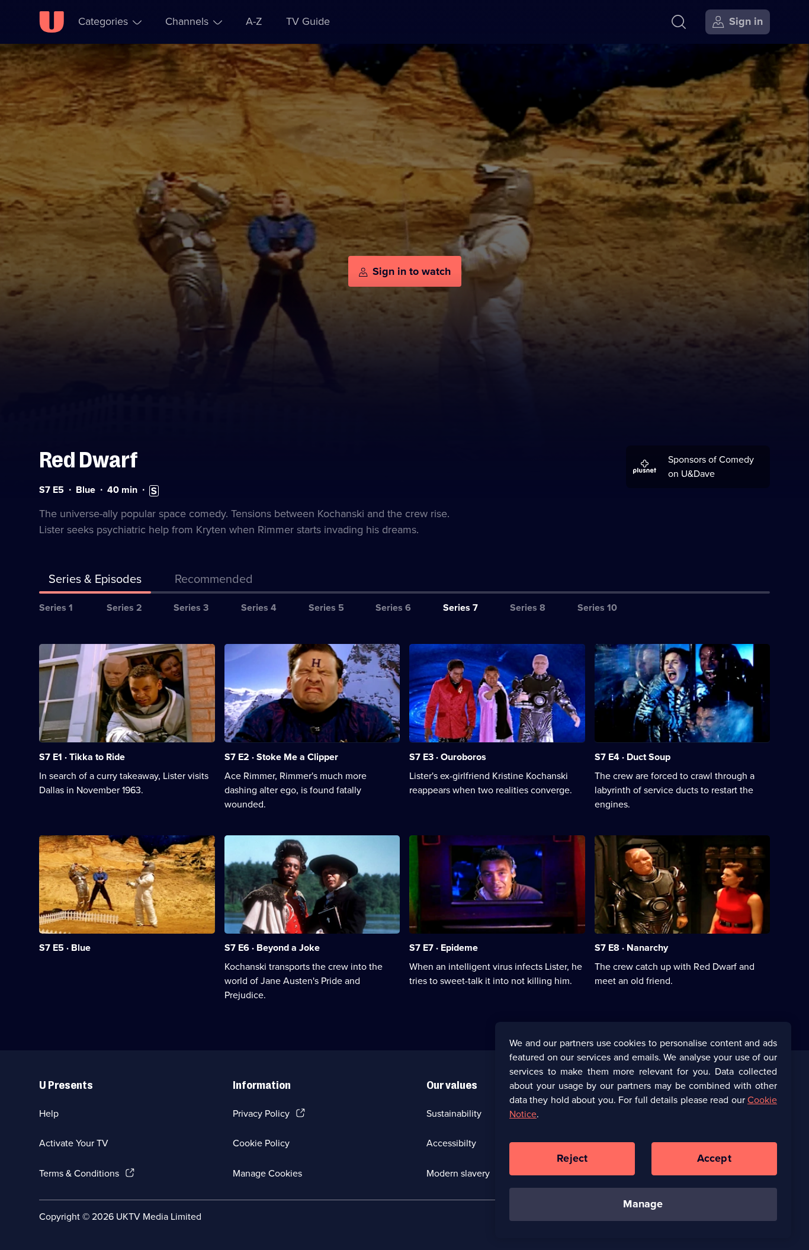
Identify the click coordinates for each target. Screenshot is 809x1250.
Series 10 (597, 607)
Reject (572, 1158)
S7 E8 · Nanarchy (631, 947)
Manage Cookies (267, 1173)
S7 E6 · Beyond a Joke (272, 947)
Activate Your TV (73, 1143)
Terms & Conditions (79, 1173)
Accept (714, 1158)
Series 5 (326, 607)
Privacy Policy (261, 1113)
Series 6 (393, 607)
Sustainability (453, 1113)
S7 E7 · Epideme (443, 947)
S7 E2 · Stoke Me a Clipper (281, 757)
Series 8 (527, 607)
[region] (643, 1129)
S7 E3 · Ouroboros (447, 757)
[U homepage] (51, 21)
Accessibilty (451, 1143)
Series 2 (124, 607)
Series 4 (259, 607)
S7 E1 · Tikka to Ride (82, 757)
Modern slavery (458, 1173)
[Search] (678, 21)
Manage (643, 1203)
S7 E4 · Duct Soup (632, 757)
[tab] (213, 581)
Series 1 (56, 607)
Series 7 (460, 607)
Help (49, 1113)
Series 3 (191, 607)
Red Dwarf (88, 460)
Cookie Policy (261, 1143)
